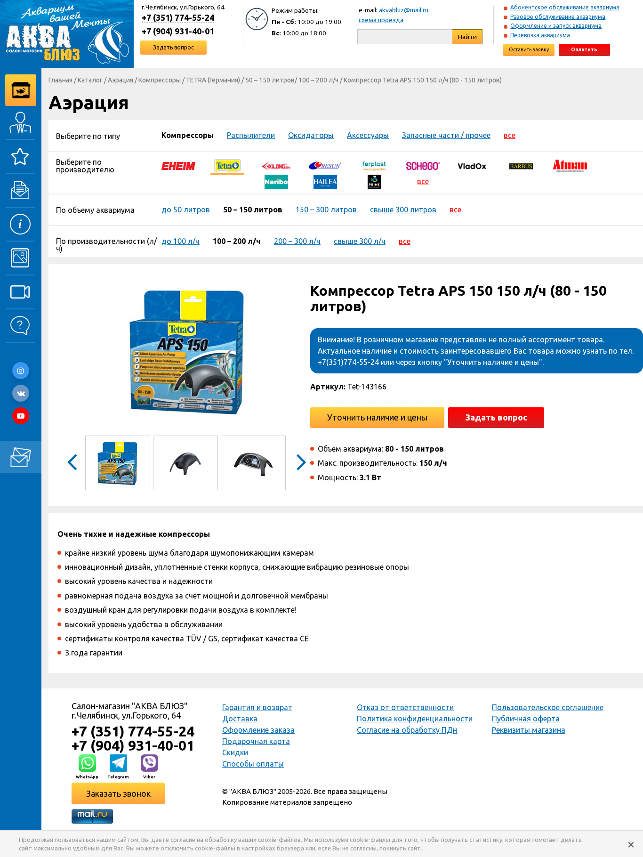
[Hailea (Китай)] (325, 181)
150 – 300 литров (326, 209)
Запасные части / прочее (446, 135)
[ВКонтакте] (20, 393)
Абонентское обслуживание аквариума (564, 7)
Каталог (90, 80)
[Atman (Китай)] (570, 165)
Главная (60, 80)
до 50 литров (185, 209)
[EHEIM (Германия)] (178, 165)
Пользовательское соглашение (547, 707)
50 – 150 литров (270, 80)
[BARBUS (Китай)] (521, 165)
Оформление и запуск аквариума (556, 26)
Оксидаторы (311, 135)
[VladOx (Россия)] (472, 165)
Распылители (251, 135)
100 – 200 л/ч (318, 80)
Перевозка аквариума (540, 35)
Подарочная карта (256, 741)
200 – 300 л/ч (297, 241)
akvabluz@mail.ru (403, 10)
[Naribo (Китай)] (276, 181)
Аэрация (120, 80)
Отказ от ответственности (405, 707)
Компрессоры (159, 80)
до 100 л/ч (180, 241)
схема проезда (381, 20)
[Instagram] (20, 370)
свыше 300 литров (403, 209)
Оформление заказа (258, 730)
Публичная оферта (526, 718)
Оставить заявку (529, 49)
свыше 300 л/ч (360, 241)
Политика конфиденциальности (415, 718)
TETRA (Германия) (213, 80)
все (509, 135)
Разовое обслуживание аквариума (557, 17)
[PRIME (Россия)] (374, 181)
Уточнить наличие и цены (377, 417)
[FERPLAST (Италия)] (374, 165)
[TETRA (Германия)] (227, 165)
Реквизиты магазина (528, 730)
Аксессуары (368, 135)
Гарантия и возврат (257, 707)
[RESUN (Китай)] (325, 165)
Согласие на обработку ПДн (407, 730)
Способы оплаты (253, 764)
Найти (467, 36)
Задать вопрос (173, 47)
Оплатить (584, 49)
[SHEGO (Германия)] (423, 165)
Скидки (235, 752)
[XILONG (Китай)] (276, 165)
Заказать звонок (118, 793)
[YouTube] (20, 415)
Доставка (239, 718)
